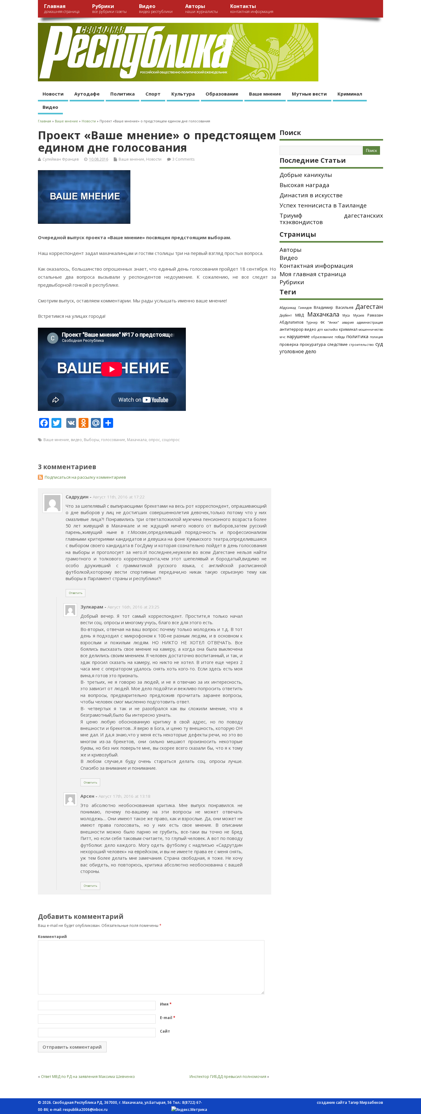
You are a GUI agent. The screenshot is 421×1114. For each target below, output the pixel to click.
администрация (370, 322)
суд (379, 344)
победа (340, 337)
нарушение (298, 336)
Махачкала (137, 439)
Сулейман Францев (61, 159)
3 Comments (183, 159)
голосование (113, 439)
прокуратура (313, 344)
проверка (289, 344)
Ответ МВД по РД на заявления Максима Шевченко (88, 1076)
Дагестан (369, 306)
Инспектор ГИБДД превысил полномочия (228, 1076)
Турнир (311, 322)
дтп (320, 329)
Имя (166, 1004)
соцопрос (171, 439)
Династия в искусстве (311, 195)
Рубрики (109, 8)
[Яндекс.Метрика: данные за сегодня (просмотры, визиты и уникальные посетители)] (189, 1109)
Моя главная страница (313, 274)
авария (348, 322)
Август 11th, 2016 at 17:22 (119, 497)
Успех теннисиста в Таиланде (323, 205)
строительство (361, 344)
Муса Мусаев (353, 315)
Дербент (286, 315)
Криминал (349, 94)
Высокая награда (304, 185)
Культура (183, 94)
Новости (53, 94)
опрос (154, 439)
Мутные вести (309, 94)
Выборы (91, 439)
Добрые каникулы (306, 175)
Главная (62, 8)
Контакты (251, 8)
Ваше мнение (265, 94)
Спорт (153, 94)
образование (322, 336)
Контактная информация (316, 266)
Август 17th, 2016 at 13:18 (124, 796)
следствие (337, 344)
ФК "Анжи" (330, 322)
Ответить (75, 593)
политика (357, 336)
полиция (376, 337)
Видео (156, 8)
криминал (348, 329)
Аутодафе (87, 94)
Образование (222, 94)
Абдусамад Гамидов (296, 307)
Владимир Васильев (333, 307)
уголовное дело (298, 351)
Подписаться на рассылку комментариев (85, 477)
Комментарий (52, 936)
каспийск (331, 329)
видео (76, 439)
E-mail (167, 1017)
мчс (282, 337)
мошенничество (370, 329)
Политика (122, 94)
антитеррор (292, 329)
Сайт (165, 1031)
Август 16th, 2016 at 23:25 (133, 607)
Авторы (201, 8)
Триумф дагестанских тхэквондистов (331, 218)
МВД (299, 315)
